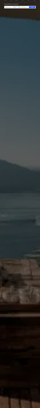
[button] (34, 0)
